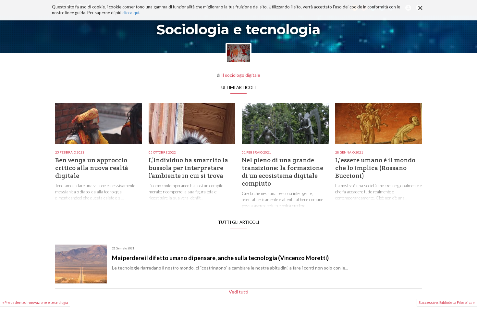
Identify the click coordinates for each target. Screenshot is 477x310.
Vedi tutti (238, 291)
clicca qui (130, 13)
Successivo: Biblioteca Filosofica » (447, 302)
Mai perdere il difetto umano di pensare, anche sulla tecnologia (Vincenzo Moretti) (220, 257)
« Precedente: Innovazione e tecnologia (35, 302)
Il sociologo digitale (240, 75)
